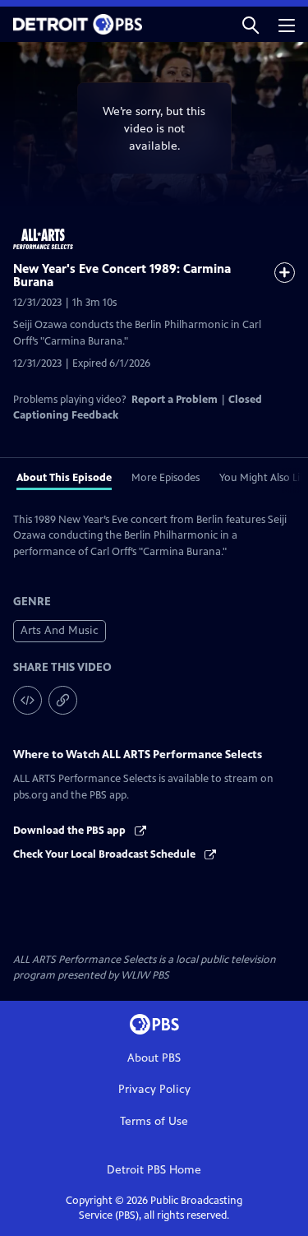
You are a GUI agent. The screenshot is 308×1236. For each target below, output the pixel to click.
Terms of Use (154, 1121)
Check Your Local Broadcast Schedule (105, 854)
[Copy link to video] (62, 700)
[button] (250, 24)
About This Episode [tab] (64, 477)
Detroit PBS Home (154, 1170)
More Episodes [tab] (165, 477)
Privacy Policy (154, 1089)
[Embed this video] (27, 700)
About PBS (154, 1058)
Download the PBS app (70, 830)
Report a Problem (174, 399)
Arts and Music (60, 630)
